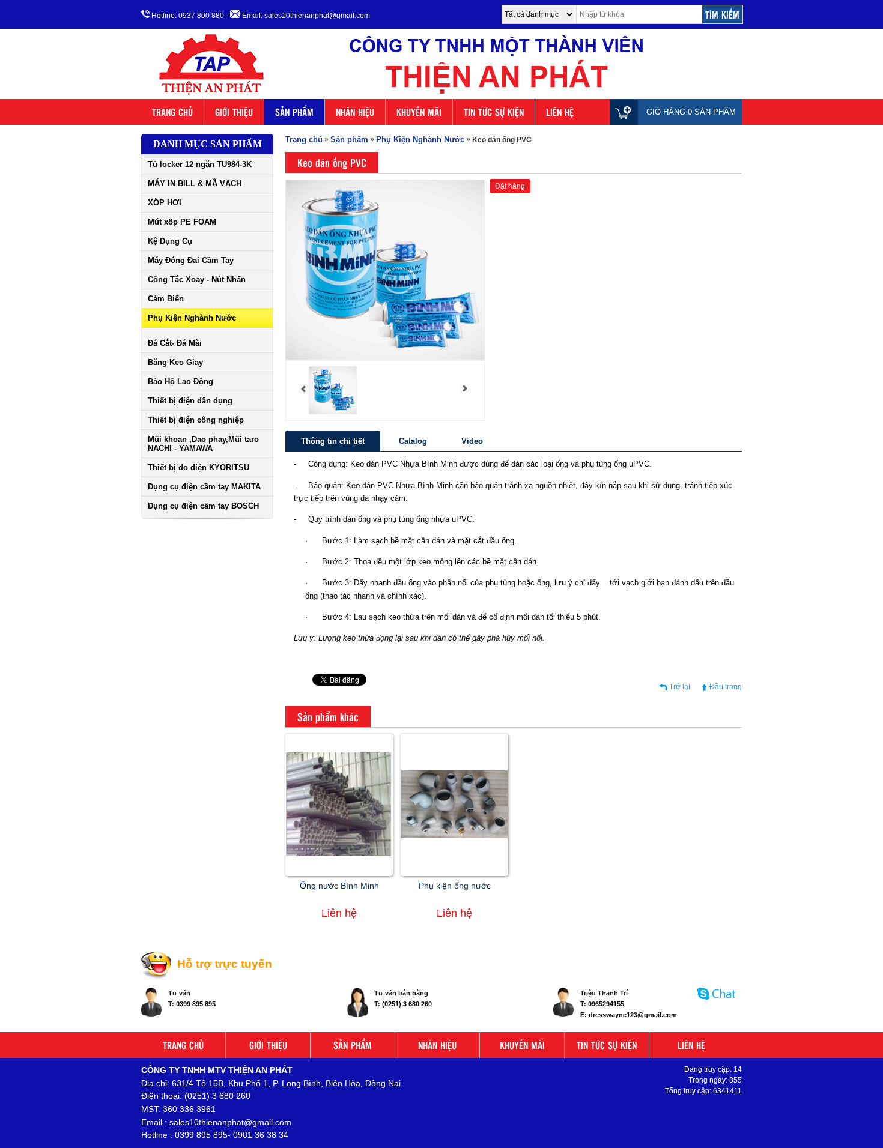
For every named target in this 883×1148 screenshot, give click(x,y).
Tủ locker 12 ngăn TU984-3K (200, 164)
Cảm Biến (166, 298)
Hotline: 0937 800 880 (187, 15)
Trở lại (679, 687)
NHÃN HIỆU (355, 112)
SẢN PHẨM (294, 112)
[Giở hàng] (627, 111)
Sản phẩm (349, 139)
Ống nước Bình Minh (339, 885)
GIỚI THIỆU (234, 112)
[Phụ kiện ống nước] (454, 836)
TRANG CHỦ (172, 112)
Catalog (413, 441)
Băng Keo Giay (175, 362)
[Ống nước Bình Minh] (339, 854)
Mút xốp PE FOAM (182, 221)
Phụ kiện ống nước (455, 885)
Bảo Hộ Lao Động (180, 381)
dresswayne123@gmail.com (633, 1014)
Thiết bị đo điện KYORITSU (198, 467)
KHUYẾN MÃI (419, 112)
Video (472, 441)
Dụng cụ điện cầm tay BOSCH (203, 505)
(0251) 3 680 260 (407, 1004)
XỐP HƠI (164, 202)
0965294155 (606, 1004)
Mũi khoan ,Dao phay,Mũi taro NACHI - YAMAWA (203, 444)
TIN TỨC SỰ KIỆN (494, 112)
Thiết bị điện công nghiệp (196, 419)
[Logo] (441, 95)
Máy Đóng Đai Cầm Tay (191, 260)
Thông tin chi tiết (333, 441)
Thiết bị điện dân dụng (190, 400)
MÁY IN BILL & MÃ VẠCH (194, 183)
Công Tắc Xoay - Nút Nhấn (197, 279)
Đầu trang (725, 687)
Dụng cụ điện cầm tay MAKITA (204, 486)
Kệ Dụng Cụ (170, 241)
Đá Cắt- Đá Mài (175, 343)
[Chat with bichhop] (716, 1005)
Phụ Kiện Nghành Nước (192, 317)
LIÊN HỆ (560, 112)
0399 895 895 (196, 1004)
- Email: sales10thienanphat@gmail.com (298, 15)
